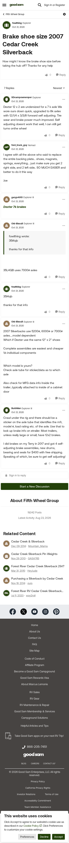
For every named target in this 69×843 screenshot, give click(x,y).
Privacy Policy (38, 781)
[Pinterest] (56, 611)
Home (34, 625)
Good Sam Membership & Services (34, 711)
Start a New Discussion (34, 486)
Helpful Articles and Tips (34, 725)
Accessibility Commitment (37, 800)
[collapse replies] (34, 94)
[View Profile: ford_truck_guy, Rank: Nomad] (6, 147)
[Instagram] (45, 611)
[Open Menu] (64, 14)
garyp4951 (17, 197)
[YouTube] (34, 611)
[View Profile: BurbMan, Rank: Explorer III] (6, 410)
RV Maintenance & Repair (34, 705)
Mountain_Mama (38, 546)
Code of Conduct (34, 658)
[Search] (40, 5)
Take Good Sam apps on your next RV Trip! (39, 735)
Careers (35, 763)
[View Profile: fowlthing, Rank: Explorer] (7, 25)
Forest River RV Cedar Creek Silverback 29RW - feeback (36, 591)
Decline (44, 836)
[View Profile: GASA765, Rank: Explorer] (6, 556)
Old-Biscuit (17, 223)
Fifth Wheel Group (15, 14)
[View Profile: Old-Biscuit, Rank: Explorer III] (6, 225)
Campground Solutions (34, 717)
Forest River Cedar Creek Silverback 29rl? (37, 566)
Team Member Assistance (37, 807)
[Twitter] (23, 611)
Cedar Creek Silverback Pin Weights (34, 554)
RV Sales (35, 692)
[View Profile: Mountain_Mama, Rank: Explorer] (6, 543)
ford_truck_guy (19, 145)
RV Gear (34, 698)
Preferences (27, 836)
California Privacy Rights (37, 788)
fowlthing (17, 23)
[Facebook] (13, 611)
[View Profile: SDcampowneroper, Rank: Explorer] (6, 99)
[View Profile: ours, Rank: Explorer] (6, 580)
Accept (58, 836)
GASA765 (33, 558)
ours (29, 583)
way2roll (30, 595)
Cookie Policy (31, 825)
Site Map (34, 650)
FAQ (34, 644)
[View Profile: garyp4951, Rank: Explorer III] (6, 199)
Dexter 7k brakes (14, 207)
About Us (34, 631)
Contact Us (34, 637)
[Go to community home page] (17, 5)
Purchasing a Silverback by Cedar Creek (37, 578)
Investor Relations (26, 794)
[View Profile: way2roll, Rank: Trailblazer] (6, 593)
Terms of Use (51, 794)
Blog (23, 763)
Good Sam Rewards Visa (34, 677)
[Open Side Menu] (4, 5)
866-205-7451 (37, 746)
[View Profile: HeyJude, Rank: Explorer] (6, 568)
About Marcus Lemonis (34, 684)
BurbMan (16, 408)
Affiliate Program (34, 665)
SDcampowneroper (21, 97)
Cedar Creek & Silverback (27, 541)
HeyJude (32, 570)
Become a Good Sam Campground (34, 671)
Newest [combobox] (59, 88)
